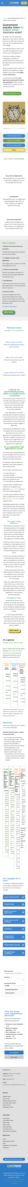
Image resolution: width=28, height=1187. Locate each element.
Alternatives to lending (9, 1131)
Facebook (6, 1147)
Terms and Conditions (18, 1179)
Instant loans (6, 1105)
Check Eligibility (14, 1052)
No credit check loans (9, 1103)
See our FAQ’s (14, 489)
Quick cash (6, 1098)
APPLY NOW (8, 312)
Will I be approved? (14, 145)
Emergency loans (8, 1107)
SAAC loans (6, 1122)
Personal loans (7, 1127)
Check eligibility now (12, 93)
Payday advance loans (10, 1100)
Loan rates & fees (8, 1120)
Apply (14, 150)
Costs (4, 1139)
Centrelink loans (7, 1129)
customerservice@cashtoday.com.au (14, 1084)
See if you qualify (14, 140)
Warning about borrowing (14, 1159)
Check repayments (14, 136)
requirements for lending (12, 498)
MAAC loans (6, 1124)
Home (4, 18)
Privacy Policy (7, 1179)
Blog (4, 1143)
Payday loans (7, 1096)
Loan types (6, 1118)
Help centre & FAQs (8, 1141)
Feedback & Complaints (10, 1145)
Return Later (14, 1057)
